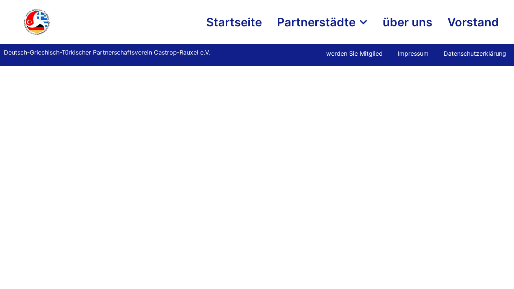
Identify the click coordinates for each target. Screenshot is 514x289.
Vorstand (473, 22)
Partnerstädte (316, 22)
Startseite (234, 22)
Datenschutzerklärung (475, 53)
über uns (407, 22)
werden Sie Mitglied (354, 53)
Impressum (413, 53)
